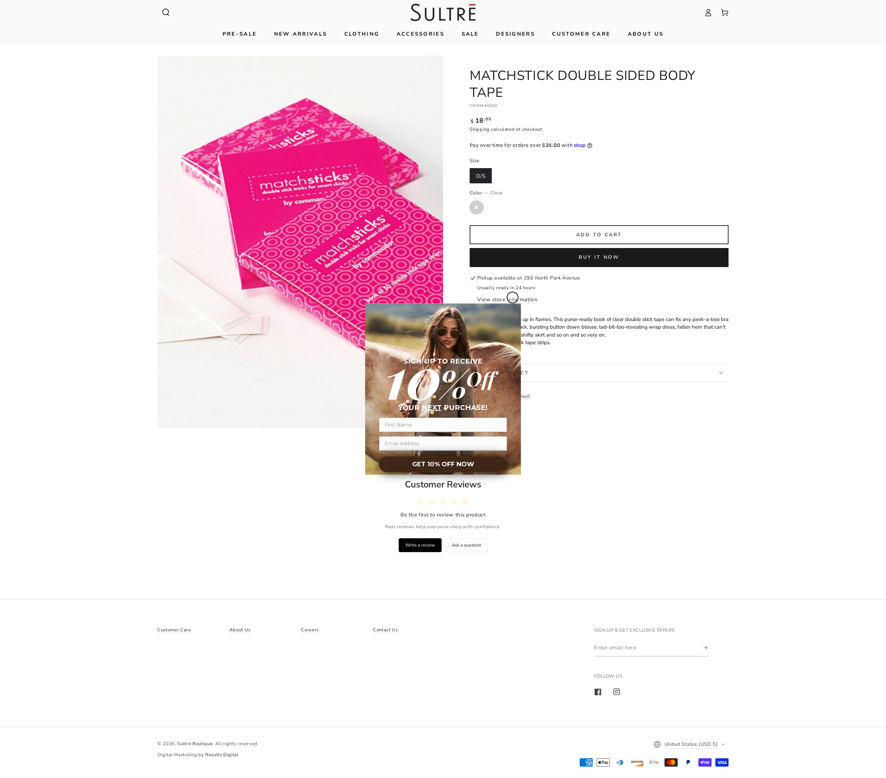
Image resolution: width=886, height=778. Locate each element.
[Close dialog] (512, 297)
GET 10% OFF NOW (443, 464)
